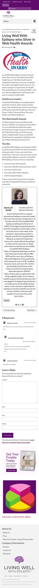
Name (3, 406)
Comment (4, 379)
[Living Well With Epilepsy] (19, 14)
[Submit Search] (9, 8)
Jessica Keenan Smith (15, 338)
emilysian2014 (12, 361)
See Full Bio (18, 296)
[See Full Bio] (24, 296)
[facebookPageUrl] (16, 304)
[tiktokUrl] (20, 304)
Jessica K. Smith (8, 47)
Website (4, 423)
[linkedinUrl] (23, 304)
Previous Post (9, 310)
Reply (34, 322)
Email (3, 415)
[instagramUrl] (18, 304)
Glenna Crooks (12, 323)
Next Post (30, 310)
